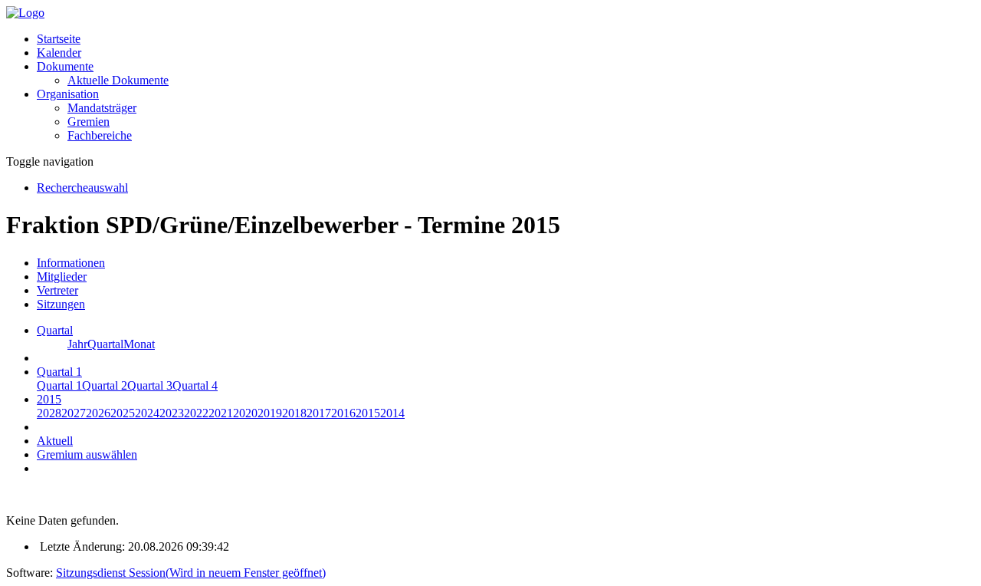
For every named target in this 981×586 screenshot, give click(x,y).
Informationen (71, 262)
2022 (196, 413)
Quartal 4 (195, 385)
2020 (245, 413)
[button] (65, 66)
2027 (73, 413)
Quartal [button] (55, 330)
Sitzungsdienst (191, 572)
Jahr (77, 344)
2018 (294, 413)
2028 (49, 413)
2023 (171, 413)
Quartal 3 (149, 385)
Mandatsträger (101, 107)
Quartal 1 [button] (59, 371)
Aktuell (55, 440)
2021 (220, 413)
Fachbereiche (99, 135)
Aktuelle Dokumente (118, 80)
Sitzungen (61, 304)
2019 (270, 413)
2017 (319, 413)
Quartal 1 (59, 385)
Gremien (88, 121)
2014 (392, 413)
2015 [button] (49, 399)
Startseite (58, 38)
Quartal (105, 344)
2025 (122, 413)
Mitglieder (62, 276)
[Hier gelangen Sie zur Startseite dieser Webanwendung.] (25, 12)
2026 (98, 413)
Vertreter (57, 290)
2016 (343, 413)
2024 (147, 413)
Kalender (59, 52)
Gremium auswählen (87, 454)
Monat (139, 344)
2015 (368, 413)
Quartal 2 (104, 385)
